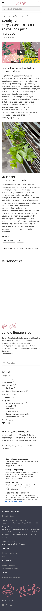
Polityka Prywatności (10, 568)
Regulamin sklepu (8, 565)
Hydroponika (7, 379)
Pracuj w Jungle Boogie (11, 577)
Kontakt (5, 556)
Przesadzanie (11, 411)
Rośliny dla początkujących (16, 414)
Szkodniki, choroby (9, 420)
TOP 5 (4, 423)
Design (4, 376)
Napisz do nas (9, 516)
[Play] (21, 52)
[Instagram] (7, 604)
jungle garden (7, 382)
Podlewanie (10, 409)
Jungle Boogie (6, 16)
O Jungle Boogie (8, 397)
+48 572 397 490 (19, 520)
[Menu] (5, 3)
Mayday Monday (8, 394)
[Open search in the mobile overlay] (21, 8)
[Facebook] (3, 604)
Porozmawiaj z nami (15, 502)
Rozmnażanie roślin (13, 417)
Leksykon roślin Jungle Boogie (28, 248)
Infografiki (9, 406)
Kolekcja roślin (7, 385)
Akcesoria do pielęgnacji (15, 403)
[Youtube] (11, 604)
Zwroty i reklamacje (9, 553)
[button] (38, 3)
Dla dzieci (9, 388)
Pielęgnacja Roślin (8, 401)
